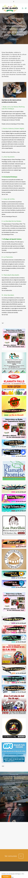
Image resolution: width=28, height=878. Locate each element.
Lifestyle (6, 18)
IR (21, 856)
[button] (26, 8)
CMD (12, 877)
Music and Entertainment (17, 18)
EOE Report (18, 873)
